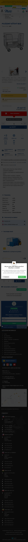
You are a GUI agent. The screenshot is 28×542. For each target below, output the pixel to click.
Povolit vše (21, 276)
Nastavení (6, 276)
